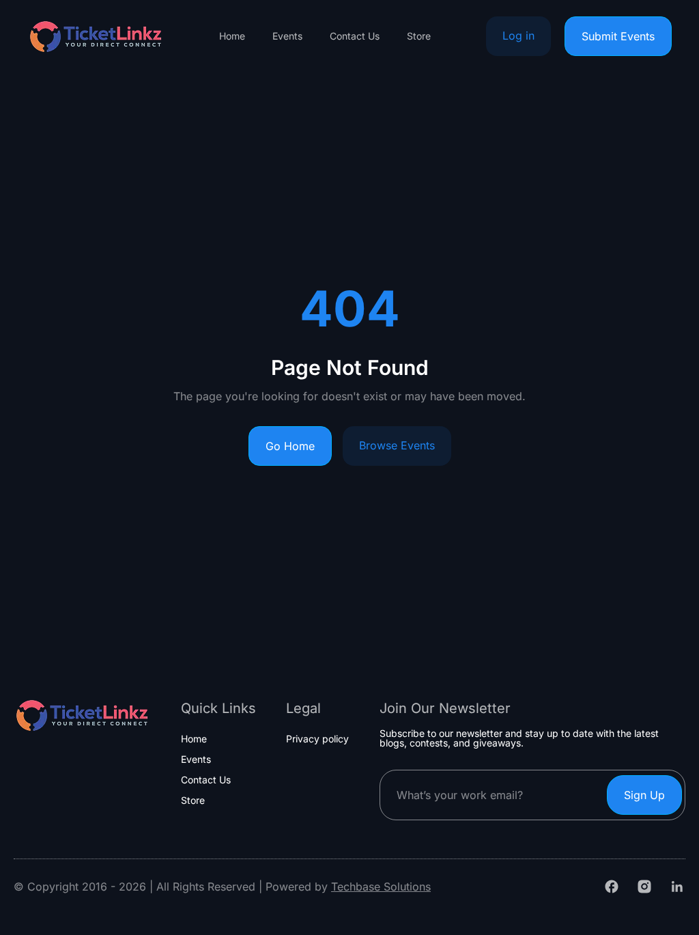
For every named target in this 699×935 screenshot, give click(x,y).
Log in (518, 35)
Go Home (290, 446)
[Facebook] (611, 886)
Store (419, 36)
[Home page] (95, 36)
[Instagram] (644, 886)
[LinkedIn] (677, 886)
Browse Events (397, 445)
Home (232, 36)
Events (287, 36)
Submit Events (618, 36)
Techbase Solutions (381, 886)
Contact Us (355, 36)
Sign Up (644, 795)
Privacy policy (317, 739)
